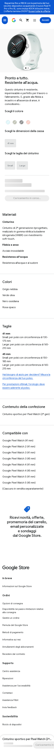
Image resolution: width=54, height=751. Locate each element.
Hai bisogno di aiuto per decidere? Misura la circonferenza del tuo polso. (26, 376)
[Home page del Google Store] (13, 20)
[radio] (8, 122)
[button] (21, 20)
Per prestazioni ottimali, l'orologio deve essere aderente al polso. (23, 386)
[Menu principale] (5, 20)
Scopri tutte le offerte (39, 11)
